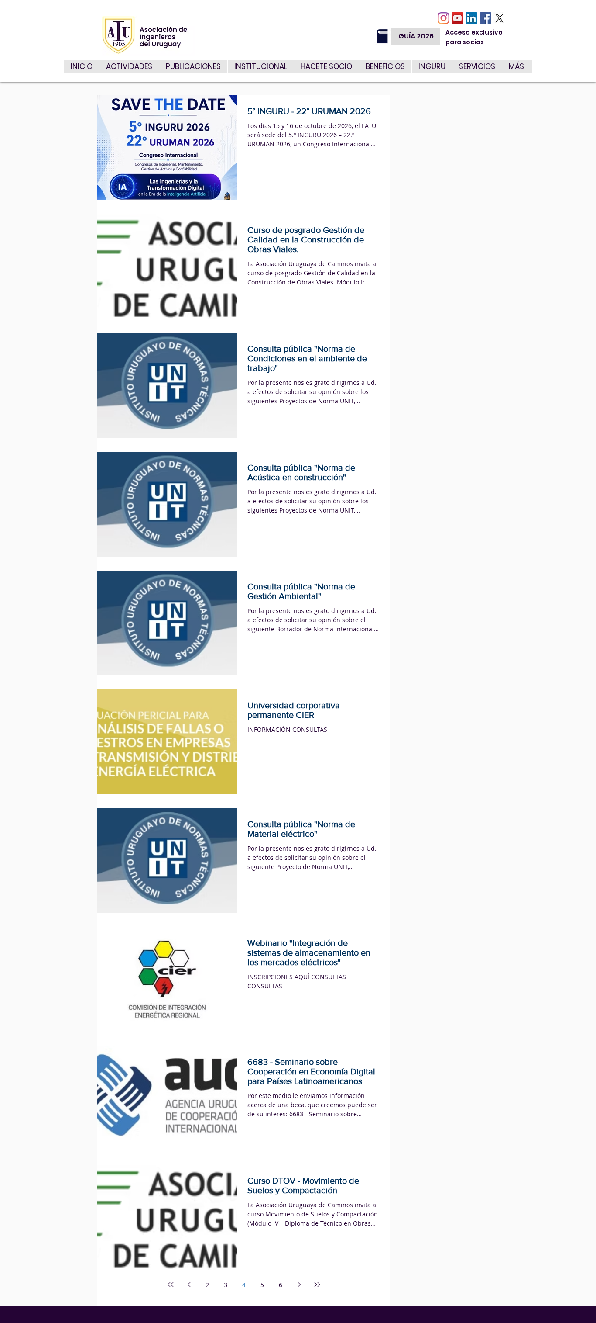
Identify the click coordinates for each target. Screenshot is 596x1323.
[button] (477, 66)
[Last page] (317, 1284)
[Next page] (299, 1284)
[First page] (170, 1284)
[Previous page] (189, 1284)
